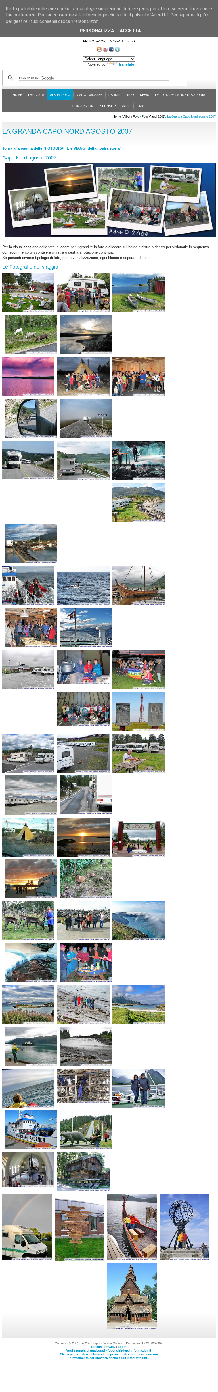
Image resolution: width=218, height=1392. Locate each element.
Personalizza (97, 30)
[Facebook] (111, 50)
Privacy (109, 1346)
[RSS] (99, 50)
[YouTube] (105, 50)
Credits (96, 1346)
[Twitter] (117, 50)
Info (130, 94)
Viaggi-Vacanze (89, 94)
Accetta (130, 30)
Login (122, 1346)
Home (17, 94)
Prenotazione (95, 41)
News (144, 94)
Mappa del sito (122, 41)
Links (141, 106)
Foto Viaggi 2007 (153, 116)
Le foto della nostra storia (180, 94)
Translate (126, 64)
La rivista (36, 94)
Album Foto (60, 94)
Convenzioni (83, 106)
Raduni (114, 94)
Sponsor (108, 106)
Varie (126, 106)
